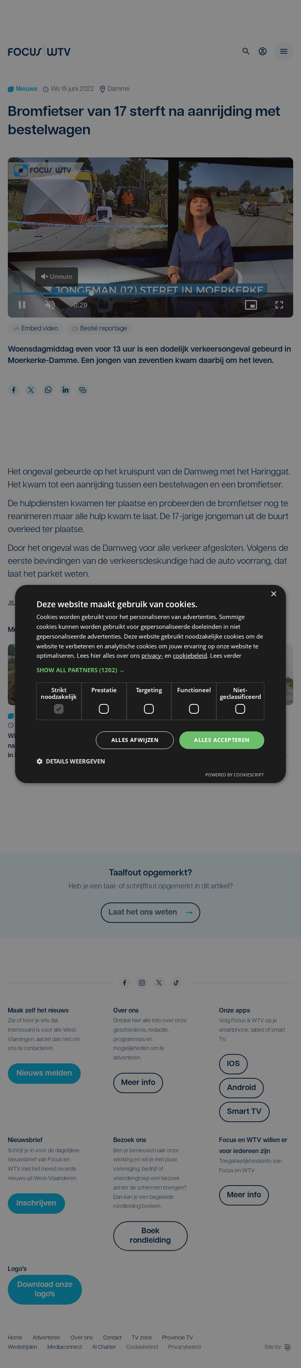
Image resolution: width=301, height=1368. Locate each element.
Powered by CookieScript (234, 775)
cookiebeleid (190, 655)
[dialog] (150, 684)
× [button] (273, 594)
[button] (150, 669)
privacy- (152, 655)
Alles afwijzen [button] (135, 740)
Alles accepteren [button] (221, 740)
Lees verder (225, 655)
